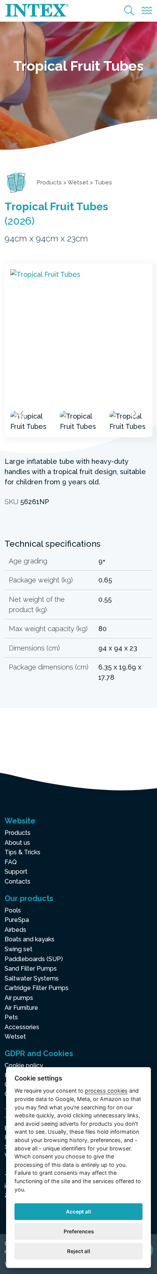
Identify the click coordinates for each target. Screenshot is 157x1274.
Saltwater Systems (32, 978)
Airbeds (15, 929)
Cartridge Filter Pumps (37, 988)
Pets (11, 1017)
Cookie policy (24, 1065)
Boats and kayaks (29, 939)
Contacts (17, 881)
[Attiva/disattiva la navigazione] (146, 11)
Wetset (77, 182)
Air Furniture (21, 1007)
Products (49, 182)
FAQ (11, 862)
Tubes (103, 182)
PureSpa (17, 919)
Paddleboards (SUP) (34, 959)
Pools (13, 910)
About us (17, 842)
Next (134, 413)
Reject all (78, 1251)
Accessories (22, 1027)
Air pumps (19, 997)
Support (16, 871)
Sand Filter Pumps (31, 968)
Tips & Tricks (22, 852)
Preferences (79, 1231)
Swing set (18, 949)
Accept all (78, 1212)
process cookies (106, 1090)
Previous (22, 413)
